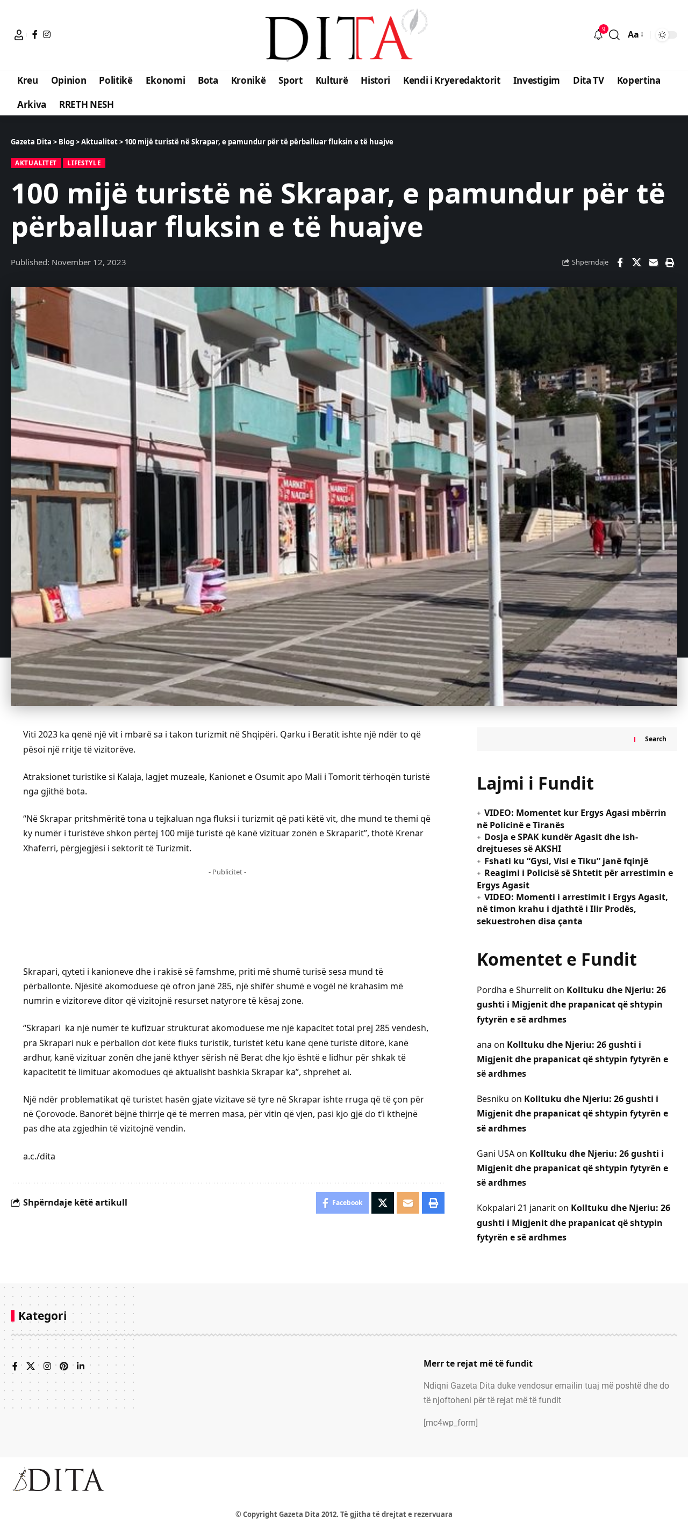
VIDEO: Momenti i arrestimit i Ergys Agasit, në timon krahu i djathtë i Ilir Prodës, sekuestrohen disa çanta (572, 909)
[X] (31, 1367)
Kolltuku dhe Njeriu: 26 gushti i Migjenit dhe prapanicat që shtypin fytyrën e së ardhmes (571, 1004)
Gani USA (495, 1153)
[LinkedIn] (80, 1367)
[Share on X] (636, 262)
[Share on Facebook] (619, 262)
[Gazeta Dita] (344, 35)
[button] (18, 35)
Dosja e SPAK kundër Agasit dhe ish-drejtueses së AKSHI (557, 843)
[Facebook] (35, 34)
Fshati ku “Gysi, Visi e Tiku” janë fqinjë (566, 861)
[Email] (653, 262)
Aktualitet (36, 163)
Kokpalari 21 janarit (516, 1208)
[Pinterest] (64, 1367)
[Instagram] (46, 34)
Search (655, 738)
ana (484, 1044)
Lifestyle (84, 163)
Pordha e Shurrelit (514, 990)
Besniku (493, 1099)
